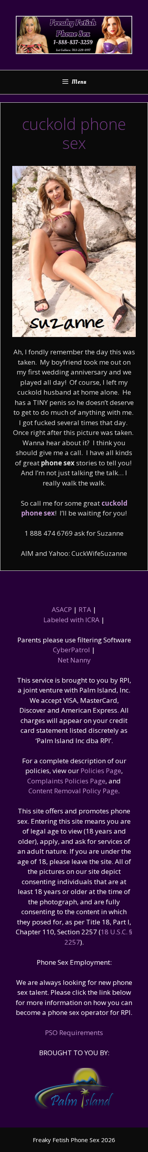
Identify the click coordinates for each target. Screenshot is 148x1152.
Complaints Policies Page (66, 780)
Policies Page (101, 770)
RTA (85, 609)
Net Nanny (74, 659)
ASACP (62, 609)
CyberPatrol (71, 649)
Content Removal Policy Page (73, 790)
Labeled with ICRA (71, 619)
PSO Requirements (74, 1032)
